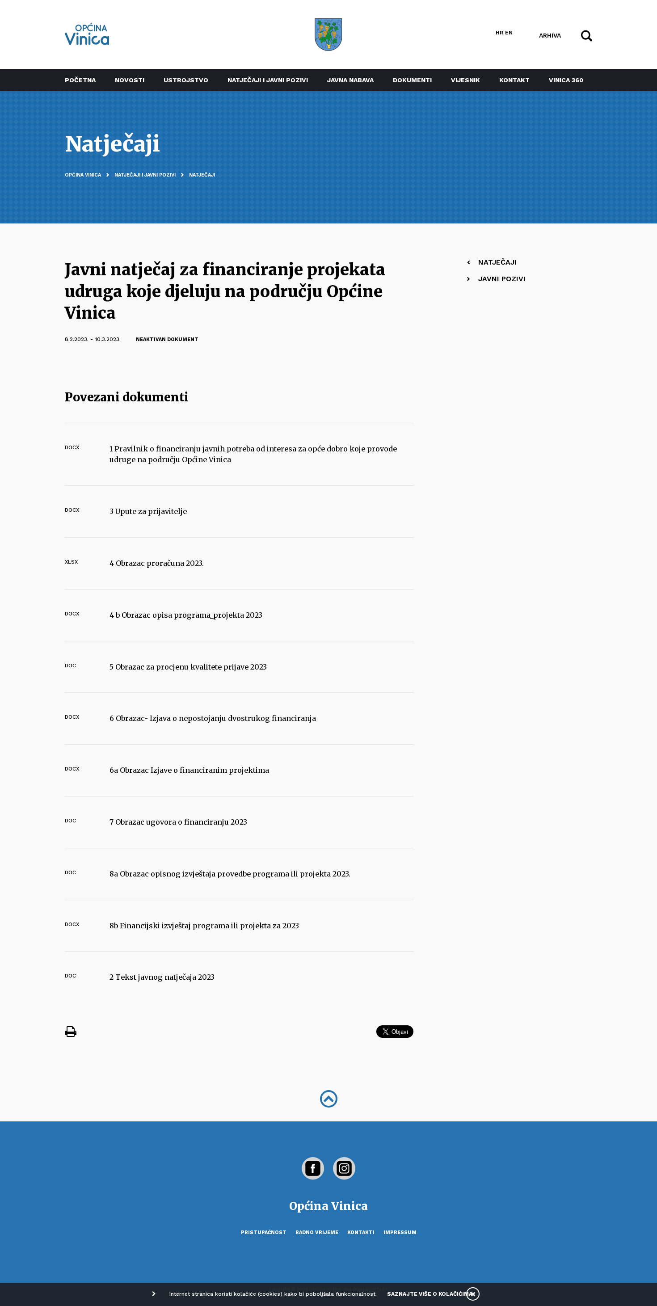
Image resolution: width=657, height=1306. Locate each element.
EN (509, 32)
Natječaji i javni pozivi (267, 80)
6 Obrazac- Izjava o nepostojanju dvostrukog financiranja (213, 718)
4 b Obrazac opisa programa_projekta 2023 (186, 615)
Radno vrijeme (316, 1232)
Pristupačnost (263, 1232)
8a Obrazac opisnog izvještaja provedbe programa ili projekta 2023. (230, 873)
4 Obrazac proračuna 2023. (157, 563)
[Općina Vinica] (87, 34)
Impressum (400, 1232)
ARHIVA (550, 34)
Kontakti (361, 1232)
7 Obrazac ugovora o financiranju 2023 (178, 821)
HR (499, 32)
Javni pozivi (502, 278)
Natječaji (202, 175)
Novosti (129, 80)
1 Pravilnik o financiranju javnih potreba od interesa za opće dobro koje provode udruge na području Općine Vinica (253, 454)
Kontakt (514, 80)
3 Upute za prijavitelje (148, 511)
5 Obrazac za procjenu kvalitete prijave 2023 (188, 666)
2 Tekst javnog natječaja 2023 (162, 977)
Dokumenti (412, 80)
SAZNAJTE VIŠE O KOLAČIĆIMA (429, 1294)
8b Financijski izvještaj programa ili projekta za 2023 (204, 925)
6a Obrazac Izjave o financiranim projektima (189, 770)
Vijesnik (465, 80)
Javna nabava (350, 80)
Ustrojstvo (186, 80)
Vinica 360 (566, 80)
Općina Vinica (83, 175)
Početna (80, 80)
